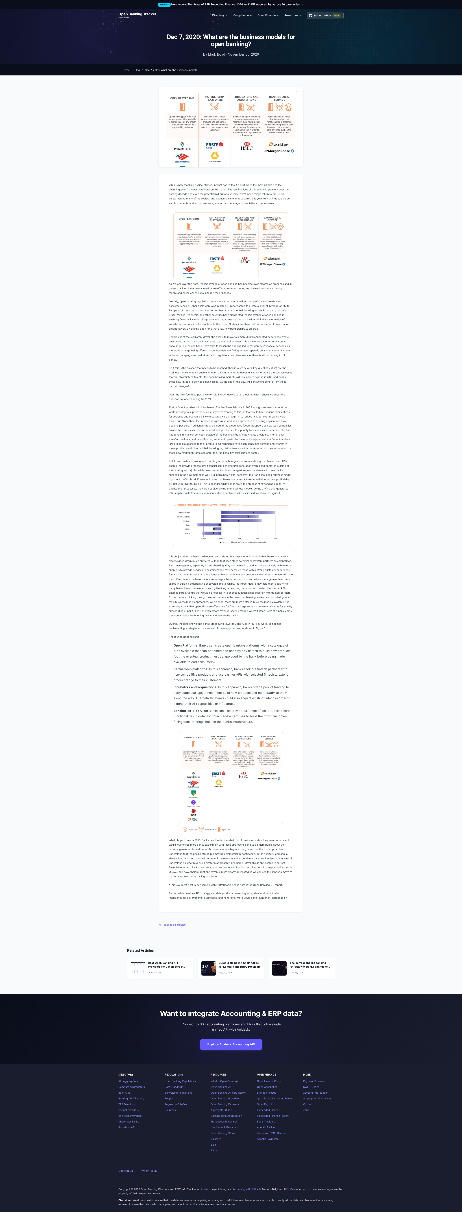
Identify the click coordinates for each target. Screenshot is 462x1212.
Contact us (125, 1170)
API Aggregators (128, 1081)
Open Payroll (264, 1104)
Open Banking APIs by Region (228, 1092)
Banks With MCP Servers (271, 1133)
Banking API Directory (131, 1098)
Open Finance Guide (269, 1081)
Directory (218, 15)
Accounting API (241, 1189)
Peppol (169, 1098)
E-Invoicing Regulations (178, 1092)
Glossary (216, 1138)
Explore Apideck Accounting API (231, 1044)
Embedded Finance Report (273, 1115)
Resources (291, 15)
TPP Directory (126, 1104)
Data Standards (174, 1086)
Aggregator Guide (221, 1109)
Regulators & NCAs (176, 1104)
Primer (214, 1150)
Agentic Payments (267, 1138)
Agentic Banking (266, 1127)
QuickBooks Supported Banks (274, 1098)
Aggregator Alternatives (317, 1098)
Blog (137, 69)
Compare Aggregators (131, 1086)
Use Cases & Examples (224, 1127)
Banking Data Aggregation (226, 1115)
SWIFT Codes (311, 1086)
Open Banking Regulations (180, 1081)
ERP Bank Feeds (266, 1092)
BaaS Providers (266, 1121)
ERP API (256, 1189)
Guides (307, 1104)
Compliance (241, 15)
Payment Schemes (314, 1081)
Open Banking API (221, 1086)
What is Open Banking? (224, 1081)
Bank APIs (124, 1092)
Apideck (205, 1189)
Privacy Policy (148, 1170)
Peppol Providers (128, 1109)
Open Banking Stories (223, 1133)
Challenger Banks (128, 1121)
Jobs (306, 1109)
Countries (170, 1109)
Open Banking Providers (225, 1098)
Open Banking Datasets (225, 1104)
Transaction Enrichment (224, 1121)
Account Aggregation (315, 1092)
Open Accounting (267, 1086)
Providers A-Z (126, 1127)
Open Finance (267, 15)
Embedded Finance (268, 1109)
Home (126, 69)
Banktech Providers (129, 1115)
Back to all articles (175, 924)
